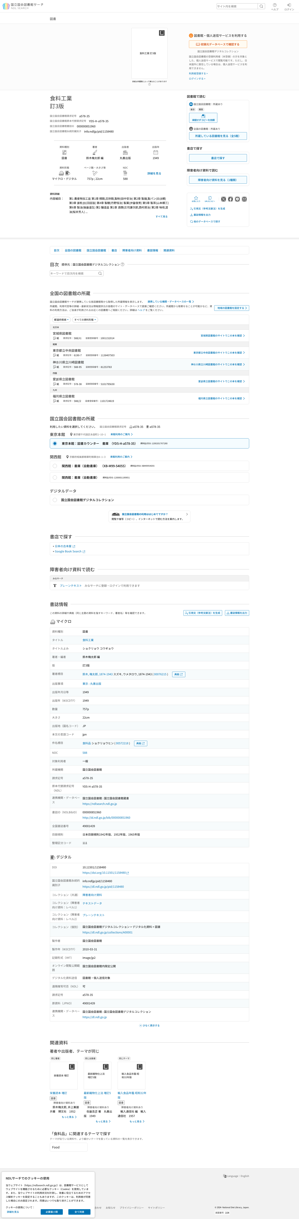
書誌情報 (152, 250)
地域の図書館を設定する (231, 308)
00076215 (160, 674)
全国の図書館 (73, 250)
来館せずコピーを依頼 (203, 120)
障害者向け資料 (132, 250)
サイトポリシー (156, 1207)
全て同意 (79, 1211)
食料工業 (88, 640)
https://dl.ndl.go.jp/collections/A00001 (108, 932)
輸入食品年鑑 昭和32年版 (132, 1095)
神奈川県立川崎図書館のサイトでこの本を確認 (216, 364)
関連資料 (169, 250)
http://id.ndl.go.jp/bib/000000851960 (106, 817)
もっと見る (68, 1117)
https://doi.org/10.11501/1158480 (104, 872)
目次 (56, 250)
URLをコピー (210, 201)
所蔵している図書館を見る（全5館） (218, 136)
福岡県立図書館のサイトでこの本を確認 (220, 398)
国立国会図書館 (96, 250)
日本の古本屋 (63, 546)
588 (85, 752)
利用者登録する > (198, 73)
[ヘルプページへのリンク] (149, 83)
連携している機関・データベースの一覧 (169, 301)
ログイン (289, 9)
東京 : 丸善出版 (92, 683)
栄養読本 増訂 (58, 1093)
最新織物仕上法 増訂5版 (97, 1095)
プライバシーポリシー (132, 1207)
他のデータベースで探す (207, 221)
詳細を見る (154, 173)
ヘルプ (274, 9)
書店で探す (218, 158)
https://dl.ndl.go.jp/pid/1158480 (103, 886)
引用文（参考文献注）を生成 (209, 208)
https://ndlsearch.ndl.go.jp (100, 804)
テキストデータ (92, 903)
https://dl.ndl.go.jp (95, 1017)
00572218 (122, 743)
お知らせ (110, 1207)
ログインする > (197, 78)
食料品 (87, 743)
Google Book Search (68, 551)
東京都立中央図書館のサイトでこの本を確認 (217, 352)
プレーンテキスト (71, 585)
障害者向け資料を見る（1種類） (218, 180)
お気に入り (196, 201)
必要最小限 (52, 1211)
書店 (114, 250)
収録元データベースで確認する (220, 44)
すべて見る (162, 216)
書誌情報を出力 (202, 214)
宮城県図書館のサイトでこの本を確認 (221, 335)
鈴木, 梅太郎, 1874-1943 (98, 674)
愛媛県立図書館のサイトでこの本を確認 (220, 381)
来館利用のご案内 (120, 434)
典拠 (176, 674)
